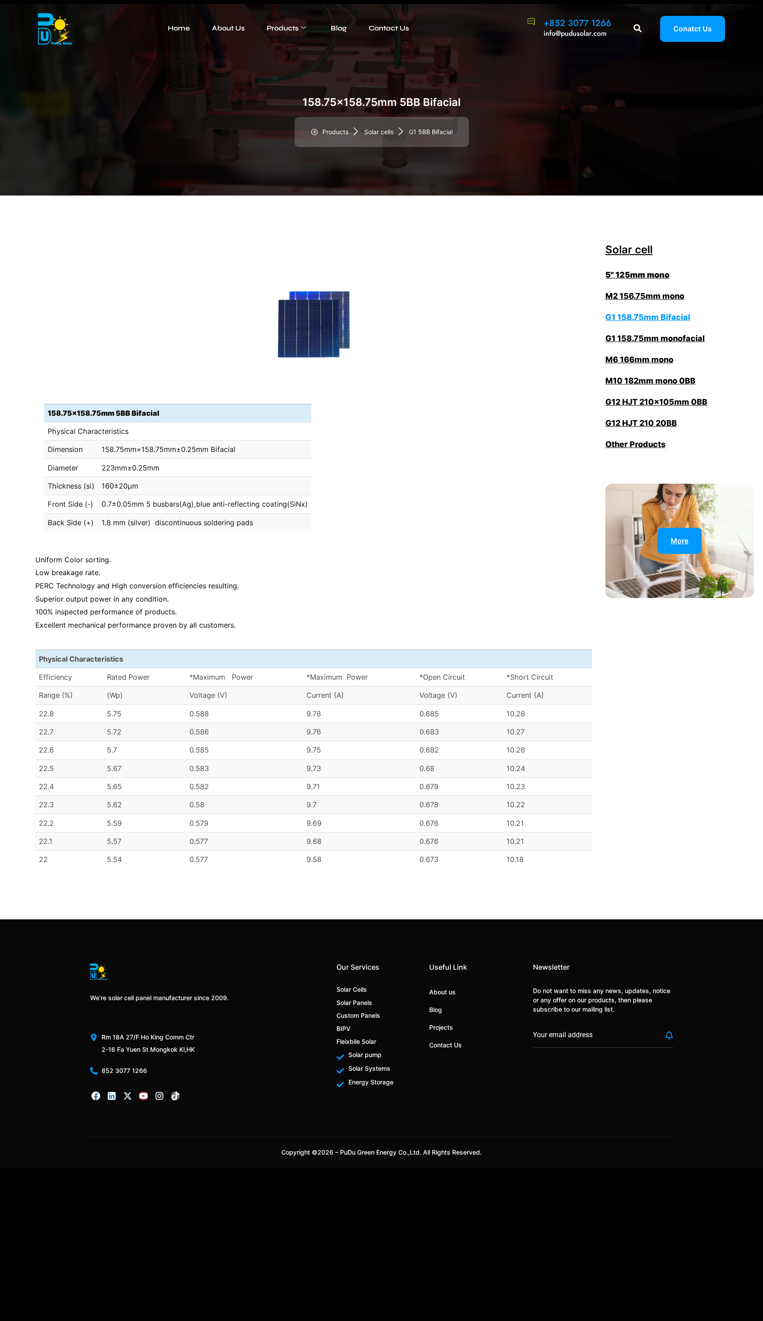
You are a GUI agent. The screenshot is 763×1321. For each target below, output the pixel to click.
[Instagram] (159, 1095)
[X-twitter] (127, 1095)
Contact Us (389, 28)
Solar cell (629, 249)
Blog (339, 28)
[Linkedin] (111, 1095)
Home (179, 28)
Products (282, 28)
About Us (228, 28)
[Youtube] (143, 1095)
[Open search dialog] (637, 29)
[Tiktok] (175, 1095)
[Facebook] (95, 1095)
